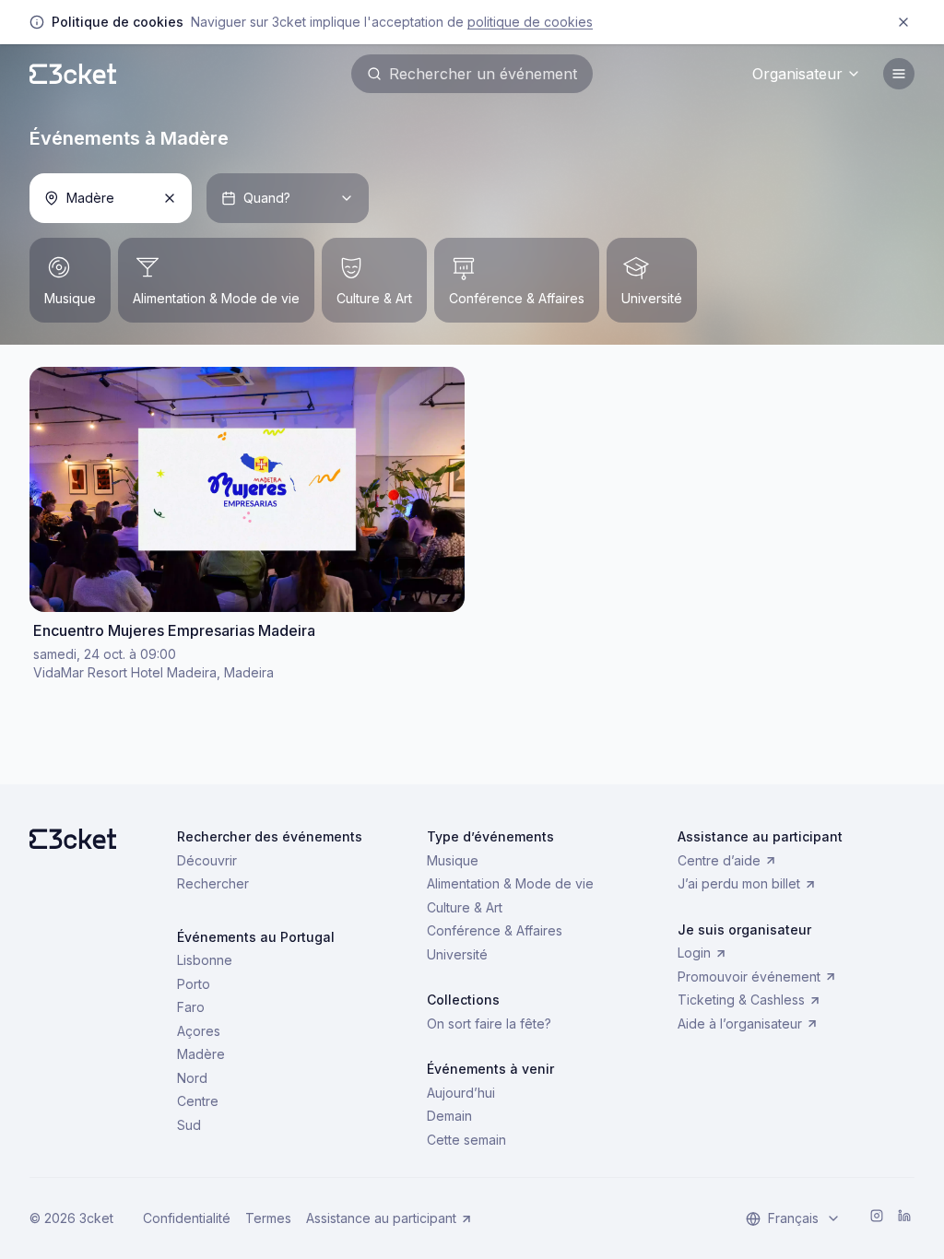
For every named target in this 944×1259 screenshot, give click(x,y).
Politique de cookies (530, 21)
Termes (268, 1218)
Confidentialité (186, 1218)
